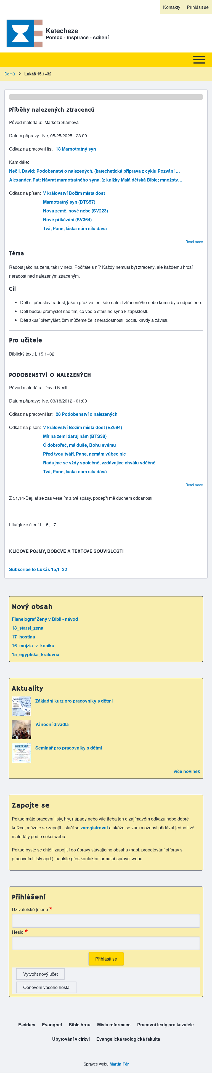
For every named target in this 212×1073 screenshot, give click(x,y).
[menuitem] (172, 7)
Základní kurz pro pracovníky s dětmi (74, 701)
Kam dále (18, 162)
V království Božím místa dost (74, 193)
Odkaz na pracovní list (30, 149)
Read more (194, 241)
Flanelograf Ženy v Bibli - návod (45, 619)
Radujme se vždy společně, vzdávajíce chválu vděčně (99, 462)
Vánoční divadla (52, 724)
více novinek (187, 771)
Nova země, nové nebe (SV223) (75, 210)
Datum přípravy (24, 135)
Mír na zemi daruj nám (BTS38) (75, 436)
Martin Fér (119, 1064)
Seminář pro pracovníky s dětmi (68, 748)
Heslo (17, 932)
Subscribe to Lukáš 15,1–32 (38, 569)
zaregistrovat (95, 827)
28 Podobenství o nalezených (87, 414)
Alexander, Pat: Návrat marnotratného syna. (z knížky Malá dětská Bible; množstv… (95, 180)
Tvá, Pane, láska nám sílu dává (75, 228)
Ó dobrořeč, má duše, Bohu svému (79, 445)
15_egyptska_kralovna (35, 654)
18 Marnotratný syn (76, 149)
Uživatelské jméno (30, 909)
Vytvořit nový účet (40, 974)
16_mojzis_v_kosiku (33, 645)
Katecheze (62, 30)
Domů (9, 74)
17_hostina (23, 636)
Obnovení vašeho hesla (46, 987)
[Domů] (23, 33)
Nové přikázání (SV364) (67, 219)
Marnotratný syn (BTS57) (69, 202)
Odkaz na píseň (24, 193)
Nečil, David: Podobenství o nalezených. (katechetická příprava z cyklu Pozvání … (94, 171)
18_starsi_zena (27, 628)
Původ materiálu (25, 122)
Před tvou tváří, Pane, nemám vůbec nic (84, 454)
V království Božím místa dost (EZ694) (82, 427)
